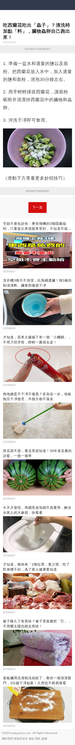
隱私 (38, 738)
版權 (44, 738)
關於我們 (7, 738)
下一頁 (37, 207)
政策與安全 (21, 738)
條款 (31, 738)
